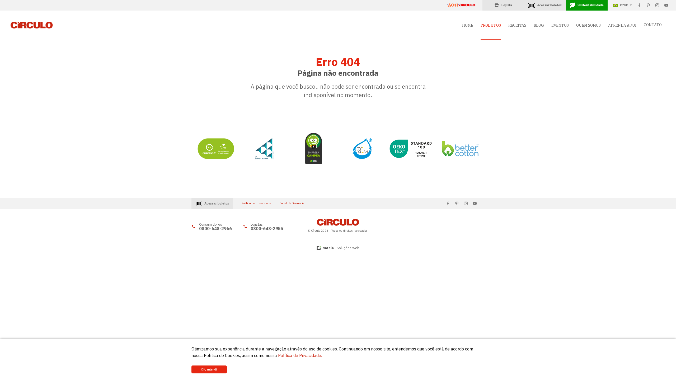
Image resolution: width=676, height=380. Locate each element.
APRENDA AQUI (622, 25)
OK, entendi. (209, 369)
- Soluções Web (340, 248)
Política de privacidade (256, 203)
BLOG (539, 25)
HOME (467, 25)
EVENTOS (560, 25)
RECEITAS (517, 25)
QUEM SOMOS (588, 25)
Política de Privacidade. (300, 355)
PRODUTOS (491, 25)
